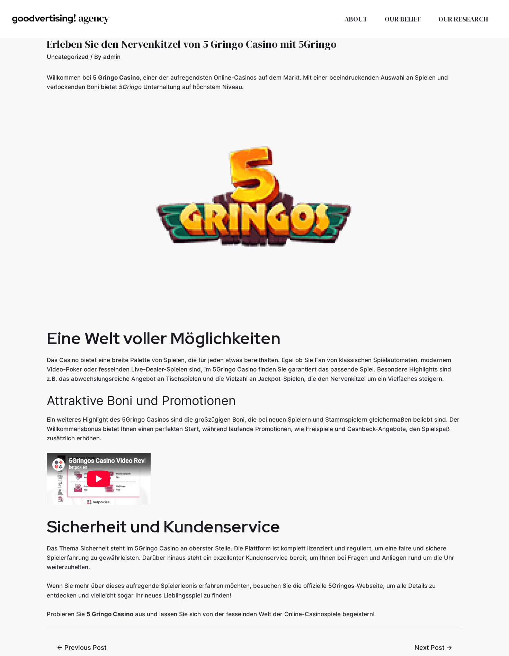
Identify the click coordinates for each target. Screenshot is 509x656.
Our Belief (403, 19)
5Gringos (341, 585)
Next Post (433, 647)
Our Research (463, 19)
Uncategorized (68, 56)
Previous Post (82, 647)
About (356, 19)
